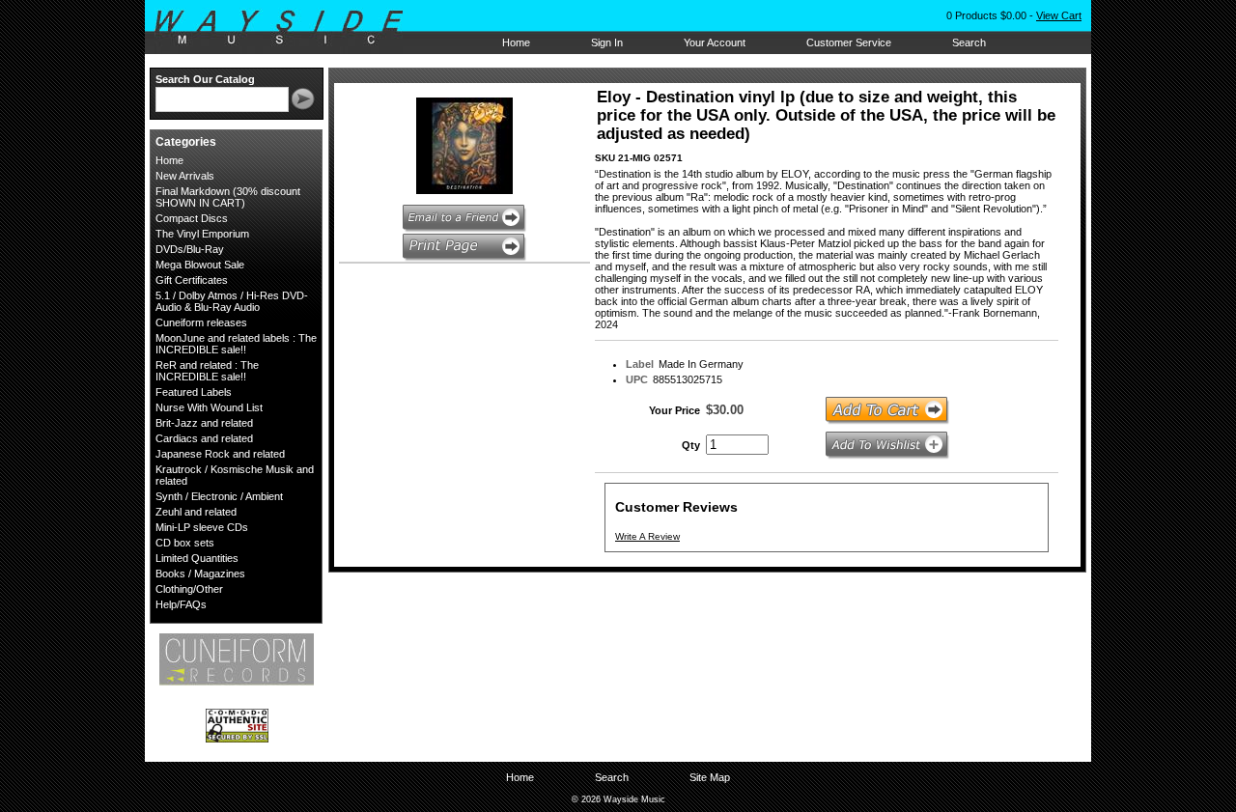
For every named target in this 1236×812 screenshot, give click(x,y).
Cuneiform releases (201, 322)
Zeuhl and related (196, 512)
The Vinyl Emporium (202, 233)
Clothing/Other (189, 589)
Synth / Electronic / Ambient (219, 496)
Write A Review (647, 536)
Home (516, 42)
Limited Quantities (197, 558)
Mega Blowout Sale (199, 264)
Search (969, 42)
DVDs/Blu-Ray (189, 249)
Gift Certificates (191, 280)
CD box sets (184, 542)
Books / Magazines (200, 573)
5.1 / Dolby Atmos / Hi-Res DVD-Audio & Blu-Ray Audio (231, 301)
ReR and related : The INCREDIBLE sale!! (207, 370)
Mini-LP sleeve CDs (201, 527)
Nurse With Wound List (209, 407)
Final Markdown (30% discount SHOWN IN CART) (227, 197)
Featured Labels (193, 392)
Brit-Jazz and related (204, 423)
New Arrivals (184, 176)
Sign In (607, 42)
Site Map (709, 777)
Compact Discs (191, 218)
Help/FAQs (181, 604)
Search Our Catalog (205, 79)
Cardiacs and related (204, 438)
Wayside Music (288, 28)
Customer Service (848, 42)
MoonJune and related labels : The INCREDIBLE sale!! (236, 343)
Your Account (714, 42)
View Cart (1059, 15)
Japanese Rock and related (220, 454)
